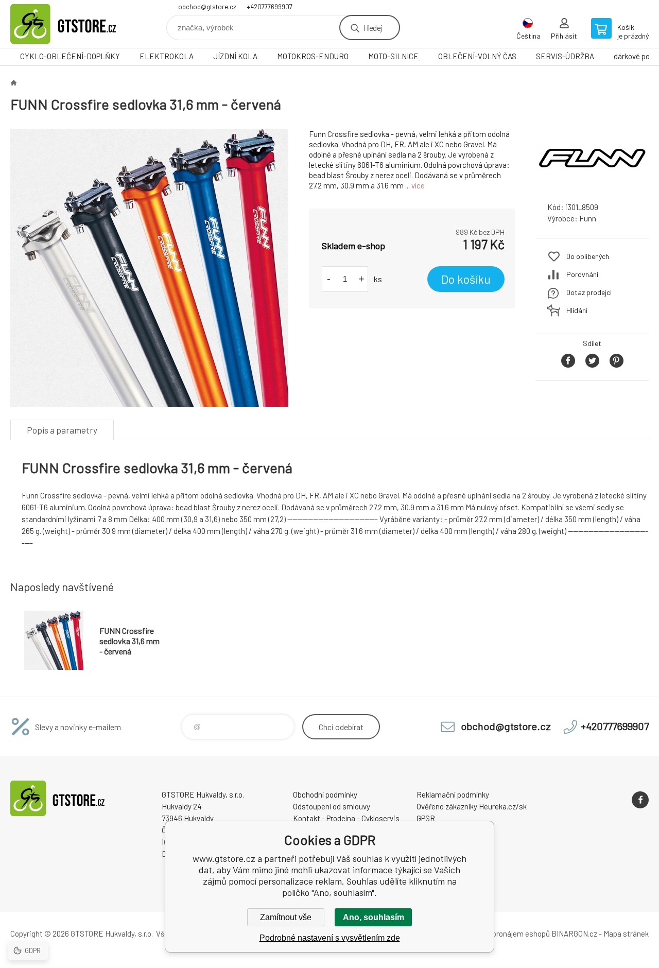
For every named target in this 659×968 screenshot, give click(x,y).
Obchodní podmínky (325, 794)
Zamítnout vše (285, 917)
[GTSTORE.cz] (13, 82)
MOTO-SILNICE (393, 56)
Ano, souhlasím (373, 917)
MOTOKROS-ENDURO (313, 56)
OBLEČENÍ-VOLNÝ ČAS (477, 56)
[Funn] (592, 184)
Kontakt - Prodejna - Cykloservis (346, 818)
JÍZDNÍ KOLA (235, 56)
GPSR (426, 818)
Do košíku (466, 279)
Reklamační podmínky (453, 794)
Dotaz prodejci (589, 292)
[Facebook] (640, 799)
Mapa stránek (626, 933)
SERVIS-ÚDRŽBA (565, 56)
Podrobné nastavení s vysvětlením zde (329, 938)
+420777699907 (269, 7)
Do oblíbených (587, 256)
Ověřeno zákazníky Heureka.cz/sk (472, 806)
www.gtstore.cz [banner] (72, 24)
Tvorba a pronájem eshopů (506, 933)
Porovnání (582, 274)
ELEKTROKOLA (167, 56)
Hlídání (576, 310)
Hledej (372, 27)
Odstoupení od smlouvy (331, 806)
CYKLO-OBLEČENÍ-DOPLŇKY (70, 56)
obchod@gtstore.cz (207, 7)
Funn (587, 218)
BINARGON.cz (574, 933)
